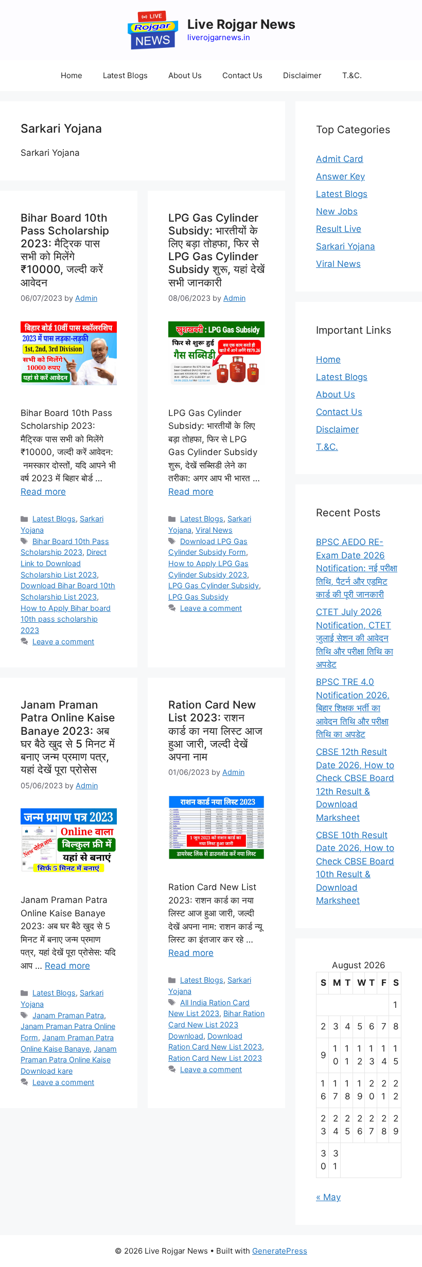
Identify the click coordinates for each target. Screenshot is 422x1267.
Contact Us (242, 75)
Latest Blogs (125, 75)
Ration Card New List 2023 (215, 1058)
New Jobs (337, 211)
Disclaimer (302, 75)
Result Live (338, 229)
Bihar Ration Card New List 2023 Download (216, 1024)
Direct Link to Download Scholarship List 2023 (64, 563)
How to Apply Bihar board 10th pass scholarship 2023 (66, 619)
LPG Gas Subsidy (198, 596)
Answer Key (340, 176)
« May (328, 1197)
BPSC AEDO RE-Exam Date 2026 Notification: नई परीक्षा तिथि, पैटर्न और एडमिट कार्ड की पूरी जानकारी (356, 568)
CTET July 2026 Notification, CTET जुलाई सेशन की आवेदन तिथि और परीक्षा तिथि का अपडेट (354, 638)
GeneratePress (279, 1251)
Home (71, 75)
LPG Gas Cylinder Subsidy (213, 585)
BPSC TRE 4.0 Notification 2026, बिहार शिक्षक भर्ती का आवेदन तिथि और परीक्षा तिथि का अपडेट (353, 708)
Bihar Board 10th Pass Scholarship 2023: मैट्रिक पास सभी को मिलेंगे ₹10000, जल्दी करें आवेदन (65, 250)
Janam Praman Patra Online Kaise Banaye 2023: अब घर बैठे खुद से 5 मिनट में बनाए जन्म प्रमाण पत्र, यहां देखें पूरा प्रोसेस (68, 737)
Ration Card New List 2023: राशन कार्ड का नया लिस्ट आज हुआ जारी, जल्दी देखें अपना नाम (215, 730)
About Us (185, 75)
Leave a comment (63, 641)
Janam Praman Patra (68, 1015)
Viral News (214, 530)
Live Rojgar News (241, 24)
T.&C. (352, 75)
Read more (43, 491)
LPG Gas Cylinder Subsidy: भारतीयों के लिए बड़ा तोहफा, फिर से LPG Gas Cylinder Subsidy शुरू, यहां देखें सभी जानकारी (216, 250)
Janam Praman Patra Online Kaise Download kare (69, 1059)
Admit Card (339, 159)
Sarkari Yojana (345, 246)
